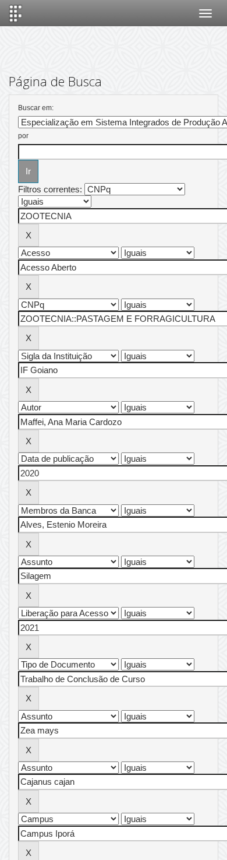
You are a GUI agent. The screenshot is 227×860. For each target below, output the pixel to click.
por (23, 136)
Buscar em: (36, 108)
